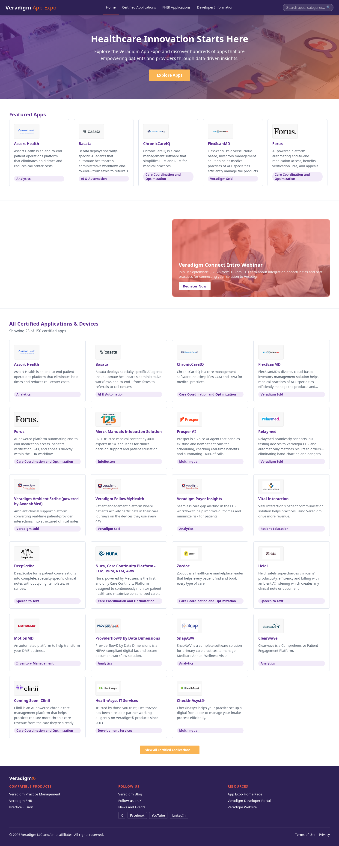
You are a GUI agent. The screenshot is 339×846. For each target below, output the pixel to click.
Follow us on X (130, 800)
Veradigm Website (242, 807)
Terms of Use (305, 834)
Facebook (137, 815)
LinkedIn (179, 815)
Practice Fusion (21, 807)
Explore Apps (169, 75)
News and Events (131, 807)
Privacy (324, 834)
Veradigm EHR (20, 800)
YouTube (158, 815)
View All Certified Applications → (169, 750)
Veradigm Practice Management (34, 794)
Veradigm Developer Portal (249, 800)
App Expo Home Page (245, 794)
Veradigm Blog (130, 794)
